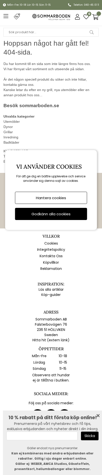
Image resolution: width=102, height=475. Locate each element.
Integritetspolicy (51, 249)
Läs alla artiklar (51, 289)
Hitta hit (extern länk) (51, 340)
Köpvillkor (51, 262)
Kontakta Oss (51, 255)
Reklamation (51, 268)
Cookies (51, 243)
